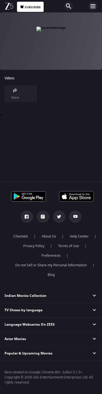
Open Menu (92, 6)
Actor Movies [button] (15, 338)
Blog (51, 274)
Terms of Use (68, 246)
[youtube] (75, 217)
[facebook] (27, 217)
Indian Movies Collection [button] (25, 295)
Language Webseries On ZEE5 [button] (30, 324)
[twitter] (59, 217)
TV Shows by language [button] (23, 310)
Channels (20, 236)
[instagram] (43, 217)
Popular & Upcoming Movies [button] (28, 353)
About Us (49, 236)
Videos (9, 78)
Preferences (51, 255)
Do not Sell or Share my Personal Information (51, 265)
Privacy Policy (33, 246)
